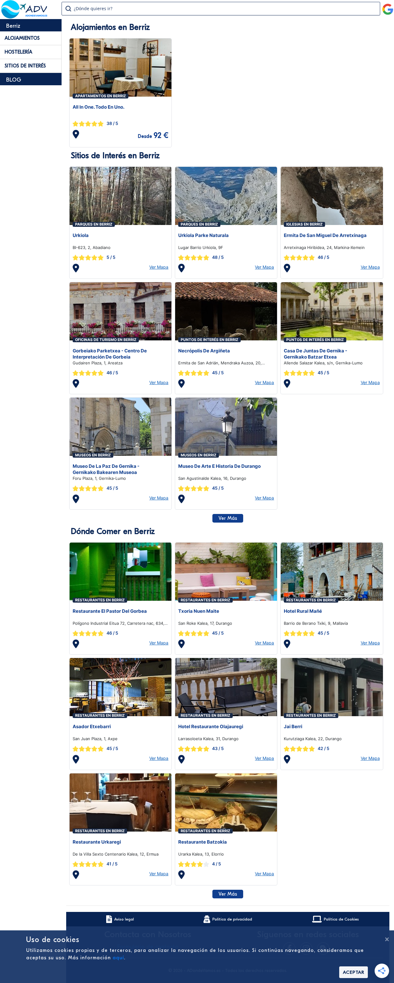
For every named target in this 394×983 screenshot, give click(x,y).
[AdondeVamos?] (24, 17)
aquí (118, 958)
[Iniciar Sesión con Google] (388, 7)
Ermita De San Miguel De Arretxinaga (325, 235)
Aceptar (353, 972)
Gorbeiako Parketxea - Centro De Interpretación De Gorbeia (110, 354)
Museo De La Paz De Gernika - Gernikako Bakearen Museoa (106, 469)
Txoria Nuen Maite (198, 611)
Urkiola (81, 235)
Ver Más (228, 518)
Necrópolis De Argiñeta (204, 351)
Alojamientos (22, 38)
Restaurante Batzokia (202, 842)
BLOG (13, 80)
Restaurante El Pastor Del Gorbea (110, 611)
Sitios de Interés (25, 66)
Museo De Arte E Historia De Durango (219, 466)
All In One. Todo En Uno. (98, 107)
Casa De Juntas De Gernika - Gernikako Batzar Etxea (315, 354)
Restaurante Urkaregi (97, 842)
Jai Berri (293, 726)
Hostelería (18, 52)
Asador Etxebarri (92, 726)
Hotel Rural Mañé (303, 611)
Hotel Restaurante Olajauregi (210, 726)
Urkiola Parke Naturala (203, 235)
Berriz (13, 26)
